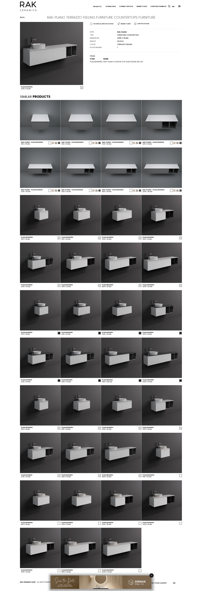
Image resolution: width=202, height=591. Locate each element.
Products (97, 6)
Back (22, 17)
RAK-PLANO (122, 32)
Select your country (158, 583)
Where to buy (141, 6)
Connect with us (126, 6)
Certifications (143, 24)
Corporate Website (158, 6)
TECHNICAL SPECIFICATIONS (103, 24)
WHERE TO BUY (126, 24)
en (173, 6)
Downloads (111, 6)
